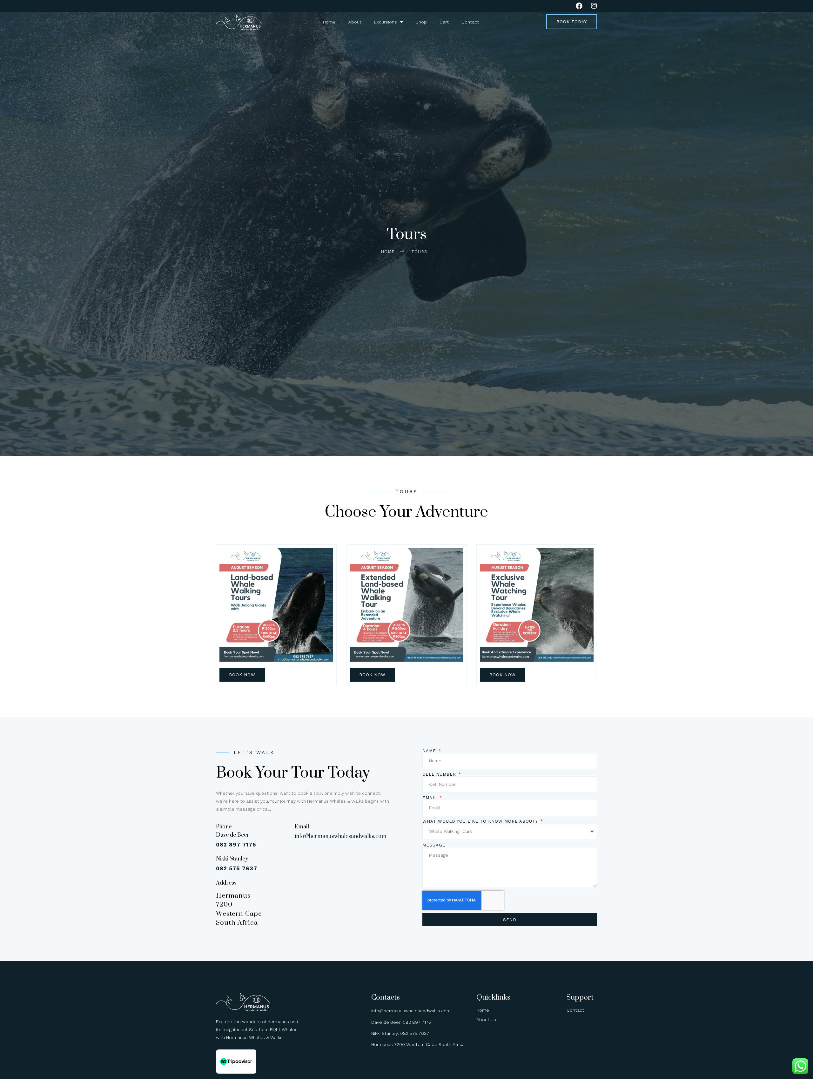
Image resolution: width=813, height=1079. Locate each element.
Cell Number (440, 774)
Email (430, 798)
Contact (470, 21)
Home (329, 21)
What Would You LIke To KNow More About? (481, 821)
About (354, 21)
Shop (421, 21)
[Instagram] (593, 6)
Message (434, 845)
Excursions (385, 21)
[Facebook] (579, 6)
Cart (444, 21)
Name (430, 751)
